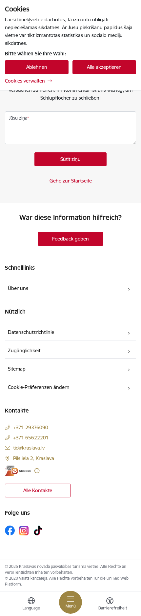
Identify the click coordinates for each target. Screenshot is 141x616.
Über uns (18, 288)
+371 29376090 (30, 427)
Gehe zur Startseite (71, 181)
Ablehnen (36, 67)
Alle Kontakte (37, 490)
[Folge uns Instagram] (24, 530)
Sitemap (17, 369)
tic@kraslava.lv (29, 448)
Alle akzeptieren (104, 67)
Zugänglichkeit (24, 350)
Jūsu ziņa (18, 118)
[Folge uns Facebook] (10, 530)
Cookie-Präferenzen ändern (39, 387)
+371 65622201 (31, 437)
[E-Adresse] (18, 470)
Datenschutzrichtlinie (31, 332)
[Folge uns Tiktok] (38, 530)
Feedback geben (70, 239)
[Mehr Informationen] (36, 470)
